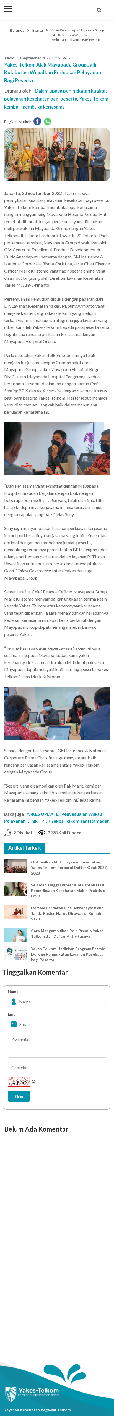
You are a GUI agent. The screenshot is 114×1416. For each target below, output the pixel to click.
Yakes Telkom (37, 9)
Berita (37, 30)
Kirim (19, 1096)
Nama (13, 991)
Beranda (17, 30)
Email (13, 1014)
